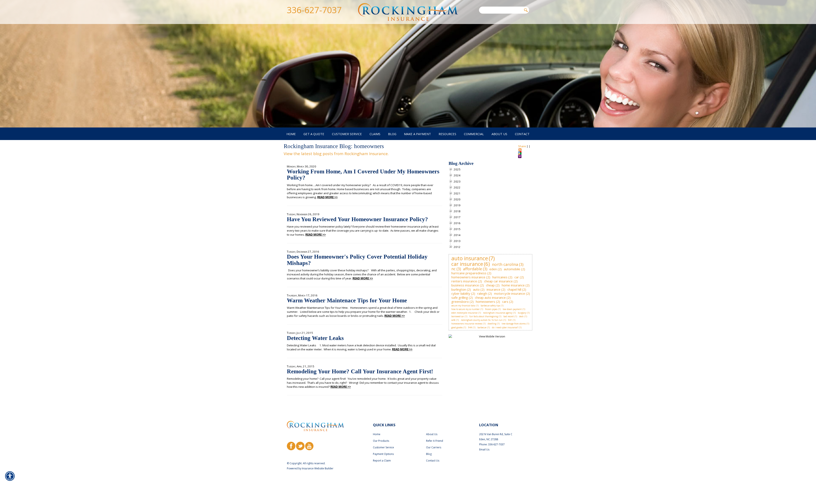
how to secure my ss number (465, 309)
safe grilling (459, 297)
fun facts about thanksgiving (483, 316)
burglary (522, 312)
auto (476, 289)
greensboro (460, 301)
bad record (508, 316)
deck (521, 316)
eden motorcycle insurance (464, 312)
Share (522, 146)
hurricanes (499, 277)
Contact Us (432, 460)
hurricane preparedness (468, 273)
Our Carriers (433, 447)
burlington (458, 289)
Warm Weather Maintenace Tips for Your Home (347, 300)
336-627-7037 (314, 10)
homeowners (485, 301)
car (516, 277)
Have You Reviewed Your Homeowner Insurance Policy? (357, 219)
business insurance (465, 285)
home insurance (513, 285)
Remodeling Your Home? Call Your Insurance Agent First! (360, 371)
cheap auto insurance (490, 297)
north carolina (505, 264)
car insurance (467, 263)
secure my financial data (463, 305)
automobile (512, 269)
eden (493, 269)
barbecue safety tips (490, 305)
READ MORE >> (327, 197)
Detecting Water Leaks (315, 338)
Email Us (484, 449)
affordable (472, 268)
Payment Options (383, 454)
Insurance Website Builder (317, 468)
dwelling (492, 323)
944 (470, 327)
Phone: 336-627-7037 (492, 444)
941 (510, 320)
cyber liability (460, 293)
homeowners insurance (468, 277)
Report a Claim (382, 460)
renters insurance (464, 281)
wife (453, 320)
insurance (493, 289)
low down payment (512, 309)
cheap (490, 285)
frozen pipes (491, 309)
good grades (457, 327)
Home (376, 434)
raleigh (482, 293)
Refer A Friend (434, 441)
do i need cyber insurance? (505, 327)
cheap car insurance (498, 281)
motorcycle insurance (509, 293)
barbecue (481, 327)
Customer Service (383, 447)
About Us (431, 434)
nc (453, 268)
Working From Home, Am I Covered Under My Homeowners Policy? (363, 174)
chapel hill (514, 289)
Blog (429, 454)
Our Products (381, 441)
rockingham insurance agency (497, 312)
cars (505, 301)
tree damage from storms (514, 323)
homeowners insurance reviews (466, 323)
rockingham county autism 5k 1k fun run (482, 320)
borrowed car (457, 316)
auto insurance (469, 258)
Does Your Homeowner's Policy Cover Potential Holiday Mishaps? (357, 259)
